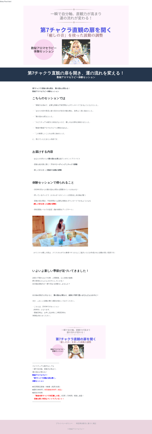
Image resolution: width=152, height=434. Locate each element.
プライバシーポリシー (64, 423)
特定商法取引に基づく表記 (86, 423)
